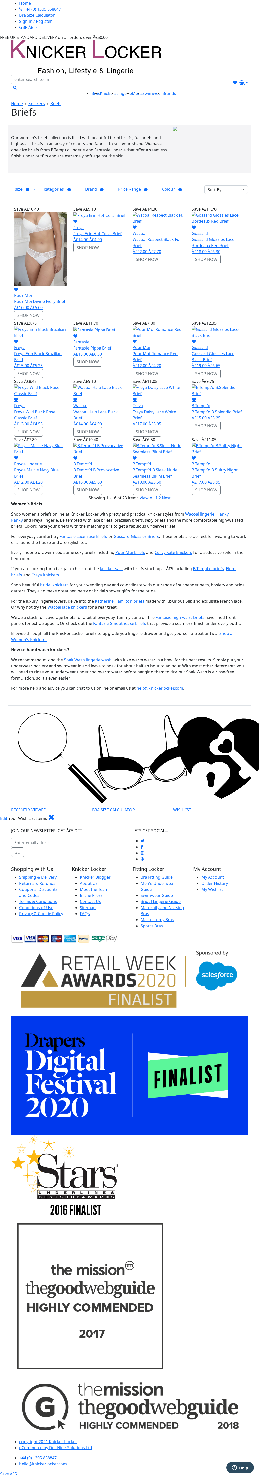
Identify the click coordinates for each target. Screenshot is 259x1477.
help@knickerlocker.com (160, 688)
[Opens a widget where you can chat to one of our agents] (240, 1468)
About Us (89, 883)
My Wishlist (212, 889)
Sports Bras (152, 926)
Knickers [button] (108, 93)
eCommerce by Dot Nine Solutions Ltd (55, 1447)
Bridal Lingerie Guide (161, 901)
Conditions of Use (36, 907)
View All (147, 498)
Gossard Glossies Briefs (136, 536)
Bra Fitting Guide (157, 877)
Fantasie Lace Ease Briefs (83, 536)
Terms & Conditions (38, 901)
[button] (25, 189)
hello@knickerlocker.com (43, 1464)
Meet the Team (94, 889)
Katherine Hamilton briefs (119, 601)
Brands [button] (169, 93)
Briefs (55, 103)
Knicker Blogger (95, 877)
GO (17, 852)
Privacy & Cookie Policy (41, 913)
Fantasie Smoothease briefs (119, 623)
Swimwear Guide (157, 895)
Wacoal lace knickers (67, 607)
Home (17, 103)
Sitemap (88, 907)
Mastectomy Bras (157, 919)
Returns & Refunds (37, 883)
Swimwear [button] (152, 93)
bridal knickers (54, 585)
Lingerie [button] (124, 93)
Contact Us (90, 901)
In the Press (91, 895)
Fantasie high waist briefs (180, 617)
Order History (214, 883)
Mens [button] (137, 93)
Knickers (36, 103)
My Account (212, 877)
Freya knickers (45, 575)
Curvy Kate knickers (173, 552)
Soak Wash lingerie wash (88, 660)
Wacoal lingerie (199, 514)
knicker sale (111, 568)
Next (166, 498)
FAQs (85, 913)
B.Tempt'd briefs (208, 568)
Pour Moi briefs (130, 552)
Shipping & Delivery (38, 877)
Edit (3, 818)
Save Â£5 (8, 1474)
